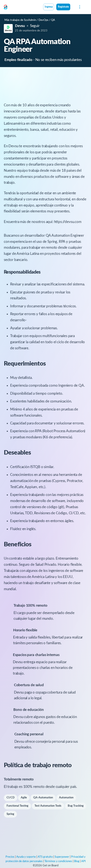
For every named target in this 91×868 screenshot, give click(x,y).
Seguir (35, 26)
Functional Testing (17, 806)
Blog (76, 861)
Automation (66, 797)
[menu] (79, 7)
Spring (10, 814)
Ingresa (49, 7)
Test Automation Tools (47, 806)
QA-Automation (43, 797)
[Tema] (72, 7)
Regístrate (63, 7)
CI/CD (11, 797)
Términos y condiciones (58, 861)
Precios (10, 857)
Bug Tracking (76, 806)
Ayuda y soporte (26, 857)
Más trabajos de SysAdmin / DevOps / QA (29, 20)
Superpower (62, 857)
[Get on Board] (5, 7)
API (83, 861)
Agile (24, 797)
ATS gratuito (45, 857)
